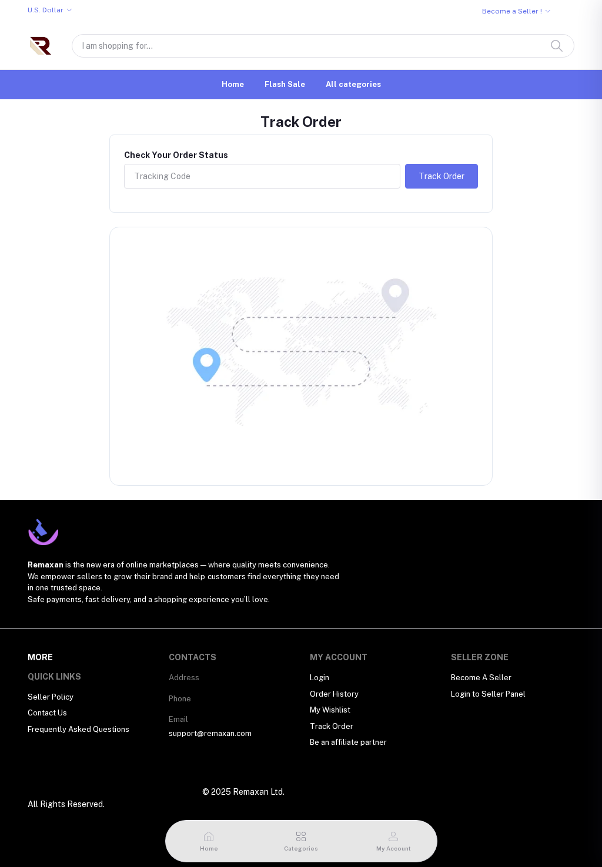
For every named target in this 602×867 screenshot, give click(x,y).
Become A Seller (481, 677)
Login (319, 677)
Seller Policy (50, 697)
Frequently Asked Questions (78, 729)
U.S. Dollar (45, 10)
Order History (334, 694)
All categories (353, 84)
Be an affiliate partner (348, 742)
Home (233, 84)
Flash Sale (285, 84)
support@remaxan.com (210, 733)
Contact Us (47, 712)
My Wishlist (330, 709)
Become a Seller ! (512, 11)
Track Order (441, 176)
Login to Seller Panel (488, 694)
